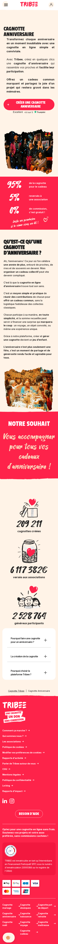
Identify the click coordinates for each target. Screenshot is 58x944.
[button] (6, 4)
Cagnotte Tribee (16, 691)
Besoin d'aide (29, 814)
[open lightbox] (29, 390)
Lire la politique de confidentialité (17, 931)
